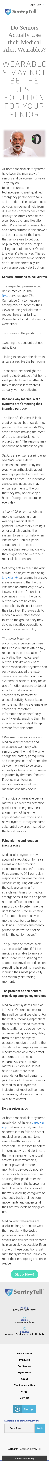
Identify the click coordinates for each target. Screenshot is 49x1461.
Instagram (9, 1334)
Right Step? (24, 1372)
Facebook (20, 1334)
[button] (24, 1458)
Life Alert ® (10, 577)
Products (24, 1359)
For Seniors (24, 1366)
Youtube (31, 1334)
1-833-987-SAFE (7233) (24, 1310)
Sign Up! (28, 1409)
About (24, 1378)
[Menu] (42, 12)
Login (32, 5)
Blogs (24, 1391)
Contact (24, 1397)
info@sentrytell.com (25, 1322)
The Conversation (24, 1385)
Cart (40, 4)
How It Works (24, 1353)
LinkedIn (40, 1334)
